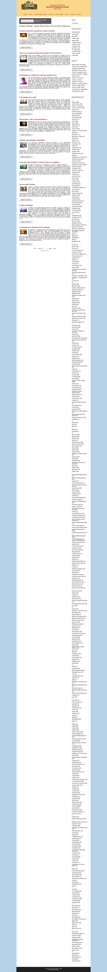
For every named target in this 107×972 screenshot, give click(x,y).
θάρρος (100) (75, 436)
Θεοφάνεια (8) (76, 460)
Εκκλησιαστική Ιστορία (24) (79, 338)
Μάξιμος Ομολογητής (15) (79, 616)
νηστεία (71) (75, 678)
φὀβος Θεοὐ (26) (76, 922)
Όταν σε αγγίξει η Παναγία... (27, 184)
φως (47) (74, 926)
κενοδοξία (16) (76, 555)
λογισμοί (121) (76, 596)
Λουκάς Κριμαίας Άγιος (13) (79, 603)
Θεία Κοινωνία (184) (77, 442)
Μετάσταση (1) (76, 639)
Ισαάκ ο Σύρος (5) (77, 506)
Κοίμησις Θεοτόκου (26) (78, 568)
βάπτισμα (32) (76, 221)
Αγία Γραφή (82, 64)
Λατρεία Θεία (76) (77, 591)
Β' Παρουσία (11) (76, 217)
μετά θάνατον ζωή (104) (78, 633)
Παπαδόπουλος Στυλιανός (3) (79, 743)
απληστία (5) (75, 180)
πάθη (78, 87)
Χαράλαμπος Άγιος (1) (78, 933)
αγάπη (85, 74)
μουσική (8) (75, 663)
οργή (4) (74, 715)
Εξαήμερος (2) (76, 358)
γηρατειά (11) (75, 258)
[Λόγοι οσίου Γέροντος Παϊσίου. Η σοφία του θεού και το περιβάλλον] (23, 169)
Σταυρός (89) (75, 840)
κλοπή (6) (74, 567)
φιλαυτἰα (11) (75, 913)
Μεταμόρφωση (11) (77, 635)
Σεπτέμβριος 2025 (76, 51)
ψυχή (82, 91)
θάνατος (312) (76, 434)
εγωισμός (79, 83)
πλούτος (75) (75, 777)
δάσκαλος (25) (76, 286)
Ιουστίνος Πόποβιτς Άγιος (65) (79, 502)
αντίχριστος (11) (76, 168)
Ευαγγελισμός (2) (77, 394)
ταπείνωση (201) (76, 872)
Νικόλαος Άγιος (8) (77, 688)
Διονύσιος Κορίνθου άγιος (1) (79, 314)
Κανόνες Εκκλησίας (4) (78, 542)
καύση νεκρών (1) (77, 553)
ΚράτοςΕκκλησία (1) (77, 580)
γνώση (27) (75, 263)
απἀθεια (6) (75, 174)
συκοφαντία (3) (76, 848)
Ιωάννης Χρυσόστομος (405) (78, 530)
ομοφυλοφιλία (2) (76, 707)
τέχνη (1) (74, 880)
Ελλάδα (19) (75, 350)
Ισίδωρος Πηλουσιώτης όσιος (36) (78, 509)
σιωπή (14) (75, 832)
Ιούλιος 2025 (75, 55)
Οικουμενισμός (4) (77, 702)
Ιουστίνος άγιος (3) (77, 499)
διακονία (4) (75, 300)
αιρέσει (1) (75, 140)
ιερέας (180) (75, 490)
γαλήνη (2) (75, 244)
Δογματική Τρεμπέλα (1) (79, 318)
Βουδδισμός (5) (76, 241)
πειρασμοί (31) (76, 766)
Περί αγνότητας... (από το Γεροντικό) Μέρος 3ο (33, 119)
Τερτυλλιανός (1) (76, 876)
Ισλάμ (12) (75, 511)
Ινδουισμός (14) (76, 493)
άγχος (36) (75, 127)
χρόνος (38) (75, 950)
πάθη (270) (75, 724)
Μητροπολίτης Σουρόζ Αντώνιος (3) (78, 647)
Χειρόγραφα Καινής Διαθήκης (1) (77, 940)
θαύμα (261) (75, 438)
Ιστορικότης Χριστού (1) (78, 517)
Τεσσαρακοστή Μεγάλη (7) (79, 878)
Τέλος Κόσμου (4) (77, 874)
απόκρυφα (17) (76, 185)
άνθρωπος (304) (76, 166)
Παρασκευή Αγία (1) (77, 751)
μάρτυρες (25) (76, 622)
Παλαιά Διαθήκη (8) (77, 733)
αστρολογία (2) (76, 199)
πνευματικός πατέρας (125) (79, 783)
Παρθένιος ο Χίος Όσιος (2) (79, 753)
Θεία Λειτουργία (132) (78, 444)
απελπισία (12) (76, 176)
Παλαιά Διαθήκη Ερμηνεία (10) (79, 736)
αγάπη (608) (75, 102)
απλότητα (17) (76, 182)
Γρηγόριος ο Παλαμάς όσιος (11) (79, 278)
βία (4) (74, 233)
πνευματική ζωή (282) (78, 781)
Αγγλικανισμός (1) (77, 111)
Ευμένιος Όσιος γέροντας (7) (79, 402)
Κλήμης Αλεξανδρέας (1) (79, 561)
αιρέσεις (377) (76, 142)
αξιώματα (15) (76, 172)
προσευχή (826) (76, 806)
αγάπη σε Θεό (75, 76)
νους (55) (74, 697)
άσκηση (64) (75, 197)
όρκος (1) (74, 721)
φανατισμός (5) (76, 905)
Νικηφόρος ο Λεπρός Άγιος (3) (79, 682)
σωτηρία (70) (75, 862)
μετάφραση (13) (76, 641)
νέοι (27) (74, 674)
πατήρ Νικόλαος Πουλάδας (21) (79, 758)
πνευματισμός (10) (77, 785)
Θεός (73, 66)
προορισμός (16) (76, 804)
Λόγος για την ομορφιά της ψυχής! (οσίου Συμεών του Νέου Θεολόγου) (40, 53)
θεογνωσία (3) (76, 451)
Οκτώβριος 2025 (76, 49)
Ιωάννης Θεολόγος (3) (78, 525)
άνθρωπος (80, 74)
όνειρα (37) (75, 709)
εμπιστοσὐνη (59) (77, 354)
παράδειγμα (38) (76, 746)
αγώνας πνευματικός (78, 78)
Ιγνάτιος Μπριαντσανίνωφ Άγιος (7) (79, 485)
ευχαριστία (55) (76, 409)
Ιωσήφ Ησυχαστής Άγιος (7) (79, 532)
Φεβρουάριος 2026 (76, 42)
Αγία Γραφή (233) (77, 113)
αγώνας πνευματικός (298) (79, 130)
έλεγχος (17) (75, 345)
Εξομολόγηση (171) (77, 362)
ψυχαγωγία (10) (76, 957)
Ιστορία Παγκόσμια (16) (78, 515)
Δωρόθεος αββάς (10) (78, 322)
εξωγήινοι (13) (76, 364)
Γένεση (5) (75, 248)
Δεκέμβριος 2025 (76, 46)
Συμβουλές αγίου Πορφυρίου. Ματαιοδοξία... (32, 140)
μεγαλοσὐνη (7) (76, 626)
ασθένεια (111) (76, 195)
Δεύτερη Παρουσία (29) (78, 288)
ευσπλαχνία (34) (76, 405)
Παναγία (74, 72)
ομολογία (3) (75, 704)
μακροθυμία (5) (76, 612)
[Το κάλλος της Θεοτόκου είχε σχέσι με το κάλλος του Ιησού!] (23, 37)
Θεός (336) (75, 458)
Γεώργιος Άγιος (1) (77, 256)
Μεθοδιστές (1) (76, 627)
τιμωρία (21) (75, 882)
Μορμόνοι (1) (75, 659)
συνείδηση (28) (76, 856)
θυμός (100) (75, 471)
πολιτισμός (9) (76, 792)
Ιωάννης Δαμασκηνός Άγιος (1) (79, 523)
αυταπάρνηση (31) (77, 202)
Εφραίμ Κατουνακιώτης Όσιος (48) (78, 415)
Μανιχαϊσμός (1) (76, 614)
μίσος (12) (75, 650)
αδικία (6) (74, 132)
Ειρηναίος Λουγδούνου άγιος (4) (78, 331)
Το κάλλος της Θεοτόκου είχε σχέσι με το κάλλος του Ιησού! (37, 31)
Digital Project (56, 969)
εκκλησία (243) (76, 336)
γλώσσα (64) (75, 261)
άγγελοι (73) (75, 109)
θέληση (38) (75, 450)
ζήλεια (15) (75, 422)
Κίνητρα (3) (75, 559)
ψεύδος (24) (75, 955)
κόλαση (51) (75, 572)
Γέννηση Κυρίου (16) (77, 250)
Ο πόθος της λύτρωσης (26, 205)
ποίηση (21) (75, 787)
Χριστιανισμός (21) (77, 942)
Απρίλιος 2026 (75, 38)
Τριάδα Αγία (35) (76, 884)
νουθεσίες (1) (75, 695)
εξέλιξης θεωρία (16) (77, 360)
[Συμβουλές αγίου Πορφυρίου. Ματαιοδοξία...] (23, 148)
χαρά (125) (75, 931)
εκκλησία (85, 83)
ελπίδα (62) (75, 352)
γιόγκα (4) (75, 259)
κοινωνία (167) (76, 570)
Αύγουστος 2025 (76, 53)
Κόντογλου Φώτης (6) (78, 574)
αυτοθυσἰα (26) (76, 208)
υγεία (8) (74, 889)
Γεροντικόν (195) (76, 252)
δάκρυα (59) (75, 284)
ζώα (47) (74, 424)
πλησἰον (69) (75, 775)
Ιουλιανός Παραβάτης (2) (79, 497)
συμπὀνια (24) (76, 853)
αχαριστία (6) (75, 212)
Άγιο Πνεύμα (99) (77, 117)
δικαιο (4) (74, 306)
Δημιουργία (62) (76, 291)
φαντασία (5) (75, 907)
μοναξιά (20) (75, 655)
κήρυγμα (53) (75, 557)
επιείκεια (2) (75, 373)
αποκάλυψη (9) (76, 183)
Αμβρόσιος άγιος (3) (77, 153)
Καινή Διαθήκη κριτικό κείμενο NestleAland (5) (78, 539)
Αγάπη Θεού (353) (77, 104)
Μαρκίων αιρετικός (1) (78, 620)
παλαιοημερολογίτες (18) (79, 739)
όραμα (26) (75, 711)
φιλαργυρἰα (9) (76, 911)
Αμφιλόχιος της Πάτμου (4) (79, 157)
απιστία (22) (75, 178)
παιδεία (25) (75, 728)
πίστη (82, 87)
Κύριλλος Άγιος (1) (77, 586)
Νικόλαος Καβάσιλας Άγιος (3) (79, 690)
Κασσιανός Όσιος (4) (78, 546)
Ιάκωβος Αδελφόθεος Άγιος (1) (79, 475)
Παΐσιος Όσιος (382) (77, 732)
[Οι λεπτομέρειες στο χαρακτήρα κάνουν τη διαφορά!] (23, 234)
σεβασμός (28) (76, 825)
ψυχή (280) (75, 959)
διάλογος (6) (75, 304)
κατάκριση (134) (76, 548)
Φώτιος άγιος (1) (76, 928)
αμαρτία (79, 80)
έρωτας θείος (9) (76, 385)
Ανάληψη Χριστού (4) (78, 159)
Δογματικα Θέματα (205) (79, 316)
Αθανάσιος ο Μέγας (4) (78, 136)
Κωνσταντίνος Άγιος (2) (78, 587)
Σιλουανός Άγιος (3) (77, 831)
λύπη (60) (74, 605)
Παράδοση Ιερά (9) (77, 749)
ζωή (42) (74, 426)
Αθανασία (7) (75, 134)
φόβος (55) (75, 921)
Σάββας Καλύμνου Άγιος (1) (79, 822)
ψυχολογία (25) (76, 961)
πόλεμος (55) (75, 789)
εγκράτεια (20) (76, 325)
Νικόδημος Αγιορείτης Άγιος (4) (79, 685)
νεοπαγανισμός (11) (77, 676)
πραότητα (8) (75, 796)
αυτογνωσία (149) (77, 206)
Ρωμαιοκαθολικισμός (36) (79, 818)
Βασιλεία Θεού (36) (77, 226)
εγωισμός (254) (76, 327)
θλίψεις (83, 85)
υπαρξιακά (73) (76, 896)
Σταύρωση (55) (76, 844)
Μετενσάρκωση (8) (77, 643)
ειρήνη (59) (75, 334)
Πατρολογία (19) (76, 762)
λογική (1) (74, 594)
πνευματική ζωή (76, 89)
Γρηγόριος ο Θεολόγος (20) (79, 275)
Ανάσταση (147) (76, 161)
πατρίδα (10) (75, 760)
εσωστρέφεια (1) (76, 387)
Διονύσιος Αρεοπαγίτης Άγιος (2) (78, 310)
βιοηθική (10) (75, 237)
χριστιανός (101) (76, 944)
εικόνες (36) (75, 329)
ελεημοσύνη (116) (77, 347)
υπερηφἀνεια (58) (77, 898)
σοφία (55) (75, 834)
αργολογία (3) (76, 189)
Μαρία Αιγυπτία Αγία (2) (78, 618)
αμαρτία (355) (76, 151)
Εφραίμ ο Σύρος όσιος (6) (79, 417)
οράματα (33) (75, 713)
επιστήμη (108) (76, 376)
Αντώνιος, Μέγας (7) (77, 170)
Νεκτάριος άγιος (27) (77, 672)
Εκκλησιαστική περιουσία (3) (79, 340)
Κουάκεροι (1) (76, 578)
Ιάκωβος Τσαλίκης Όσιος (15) (79, 478)
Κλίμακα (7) (75, 565)
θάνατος (74, 85)
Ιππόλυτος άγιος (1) (77, 504)
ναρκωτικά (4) (76, 668)
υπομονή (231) (76, 902)
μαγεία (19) (75, 608)
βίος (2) (74, 239)
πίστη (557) (75, 773)
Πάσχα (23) (75, 755)
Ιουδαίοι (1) (75, 495)
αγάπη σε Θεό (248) (77, 106)
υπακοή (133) (75, 893)
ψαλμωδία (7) (75, 953)
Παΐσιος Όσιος (82, 70)
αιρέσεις (74, 80)
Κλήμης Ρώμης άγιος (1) (78, 563)
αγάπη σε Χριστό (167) (78, 108)
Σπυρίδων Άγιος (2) (77, 836)
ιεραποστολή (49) (77, 488)
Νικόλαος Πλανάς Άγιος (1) (79, 693)
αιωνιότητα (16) (76, 144)
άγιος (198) (75, 123)
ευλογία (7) (75, 400)
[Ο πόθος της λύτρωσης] (23, 212)
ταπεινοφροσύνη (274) (78, 871)
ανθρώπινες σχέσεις (77, 81)
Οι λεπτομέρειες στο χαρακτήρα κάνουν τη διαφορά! (34, 227)
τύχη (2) (74, 886)
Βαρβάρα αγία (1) (77, 223)
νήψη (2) (74, 679)
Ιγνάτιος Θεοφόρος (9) (78, 483)
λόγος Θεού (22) (76, 598)
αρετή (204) (75, 191)
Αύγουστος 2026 (76, 32)
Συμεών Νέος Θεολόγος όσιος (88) (78, 850)
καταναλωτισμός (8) (77, 550)
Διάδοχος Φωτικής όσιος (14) (78, 296)
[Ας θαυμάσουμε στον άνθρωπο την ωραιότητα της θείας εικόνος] (23, 84)
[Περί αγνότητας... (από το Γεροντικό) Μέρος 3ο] (23, 126)
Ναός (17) (74, 666)
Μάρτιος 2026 (75, 40)
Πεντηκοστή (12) (76, 768)
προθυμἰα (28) (76, 798)
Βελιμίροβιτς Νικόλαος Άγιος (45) (78, 231)
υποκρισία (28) (76, 900)
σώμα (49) (75, 860)
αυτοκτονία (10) (76, 210)
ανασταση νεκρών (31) (78, 163)
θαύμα (78, 85)
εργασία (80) (75, 378)
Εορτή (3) (74, 369)
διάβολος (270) (76, 293)
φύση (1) (74, 924)
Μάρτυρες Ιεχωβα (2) (78, 624)
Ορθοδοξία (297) (76, 719)
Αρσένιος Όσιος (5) (77, 193)
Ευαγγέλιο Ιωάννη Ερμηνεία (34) (77, 392)
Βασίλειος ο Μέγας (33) (78, 228)
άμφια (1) (74, 155)
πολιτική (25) (75, 791)
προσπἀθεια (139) (77, 809)
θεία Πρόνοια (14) (77, 446)
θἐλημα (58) (75, 448)
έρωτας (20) (75, 383)
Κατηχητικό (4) (76, 551)
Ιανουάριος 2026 (76, 44)
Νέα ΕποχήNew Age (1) (78, 670)
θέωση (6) (75, 465)
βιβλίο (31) (75, 235)
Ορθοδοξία (75, 70)
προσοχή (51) (76, 808)
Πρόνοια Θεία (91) (77, 802)
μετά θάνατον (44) (77, 631)
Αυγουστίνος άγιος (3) (78, 201)
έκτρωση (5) (75, 343)
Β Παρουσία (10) (76, 215)
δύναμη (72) (75, 320)
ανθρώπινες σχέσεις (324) (79, 164)
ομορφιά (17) (75, 706)
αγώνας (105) (75, 128)
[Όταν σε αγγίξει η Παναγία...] (23, 191)
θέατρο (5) (75, 440)
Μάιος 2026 (74, 36)
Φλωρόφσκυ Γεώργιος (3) (79, 919)
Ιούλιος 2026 (75, 34)
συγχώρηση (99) (76, 846)
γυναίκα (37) (75, 280)
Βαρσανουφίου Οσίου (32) (79, 225)
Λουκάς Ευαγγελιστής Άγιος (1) (79, 601)
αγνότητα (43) (76, 125)
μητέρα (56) (75, 645)
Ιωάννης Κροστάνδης (81, 66)
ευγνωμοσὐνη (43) (77, 398)
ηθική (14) (74, 429)
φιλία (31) (74, 915)
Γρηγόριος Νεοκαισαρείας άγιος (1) (79, 270)
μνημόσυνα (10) (76, 653)
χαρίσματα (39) (76, 937)
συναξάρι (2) (75, 855)
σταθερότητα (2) (76, 838)
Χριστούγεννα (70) (77, 948)
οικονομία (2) (75, 700)
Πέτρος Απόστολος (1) (78, 772)
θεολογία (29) (75, 457)
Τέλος (55, 248)
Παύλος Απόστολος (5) (78, 764)
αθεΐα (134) (75, 138)
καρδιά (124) (75, 544)
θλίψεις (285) (75, 467)
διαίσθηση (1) (75, 298)
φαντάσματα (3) (76, 909)
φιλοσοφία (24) (76, 917)
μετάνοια (74, 87)
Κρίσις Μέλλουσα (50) (78, 582)
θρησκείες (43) (76, 469)
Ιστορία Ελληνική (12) (78, 513)
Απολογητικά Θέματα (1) (79, 187)
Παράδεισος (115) (77, 747)
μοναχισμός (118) (77, 657)
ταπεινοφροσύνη (76, 91)
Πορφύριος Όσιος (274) (78, 794)
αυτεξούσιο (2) (76, 204)
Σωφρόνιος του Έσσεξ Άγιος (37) (78, 865)
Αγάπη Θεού (75, 64)
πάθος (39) (75, 726)
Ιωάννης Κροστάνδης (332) (79, 527)
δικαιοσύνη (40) (76, 308)
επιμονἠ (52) (75, 375)
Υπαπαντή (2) (76, 895)
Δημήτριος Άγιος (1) (77, 289)
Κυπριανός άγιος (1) (77, 584)
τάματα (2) (75, 869)
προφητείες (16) (76, 813)
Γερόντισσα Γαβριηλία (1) (79, 254)
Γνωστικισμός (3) (76, 265)
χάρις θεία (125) (76, 935)
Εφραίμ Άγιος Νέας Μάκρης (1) (79, 411)
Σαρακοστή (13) (76, 823)
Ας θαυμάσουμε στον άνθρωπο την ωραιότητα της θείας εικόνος (37, 75)
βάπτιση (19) (75, 219)
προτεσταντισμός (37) (78, 811)
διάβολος (74, 83)
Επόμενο (50, 248)
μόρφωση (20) (76, 661)
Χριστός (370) (76, 946)
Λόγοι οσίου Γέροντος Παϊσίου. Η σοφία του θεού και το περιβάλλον (39, 162)
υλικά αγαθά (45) (76, 891)
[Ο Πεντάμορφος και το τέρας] (23, 104)
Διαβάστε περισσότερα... (26, 47)
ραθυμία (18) (75, 816)
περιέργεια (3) (76, 770)
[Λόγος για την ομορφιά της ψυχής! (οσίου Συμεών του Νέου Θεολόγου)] (23, 62)
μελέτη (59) (75, 629)
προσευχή (84, 89)
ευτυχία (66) (75, 407)
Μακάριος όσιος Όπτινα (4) (79, 610)
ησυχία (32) (75, 431)
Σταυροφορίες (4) (77, 842)
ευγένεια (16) (75, 396)
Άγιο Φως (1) (75, 119)
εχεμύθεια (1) (75, 419)
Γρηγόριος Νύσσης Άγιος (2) (79, 273)
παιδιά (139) (75, 730)
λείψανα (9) (75, 593)
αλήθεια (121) (75, 149)
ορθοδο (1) (75, 717)
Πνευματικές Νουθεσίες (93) (79, 779)
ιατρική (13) (75, 481)
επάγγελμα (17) (76, 371)
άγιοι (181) (75, 121)
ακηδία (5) (75, 145)
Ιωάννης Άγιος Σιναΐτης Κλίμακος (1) (78, 519)
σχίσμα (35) (75, 858)
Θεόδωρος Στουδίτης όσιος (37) (79, 454)
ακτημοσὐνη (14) (76, 147)
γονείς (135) (75, 267)
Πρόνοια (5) (75, 800)
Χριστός (74, 74)
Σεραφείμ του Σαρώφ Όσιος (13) (79, 828)
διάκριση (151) (76, 302)
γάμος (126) (75, 246)
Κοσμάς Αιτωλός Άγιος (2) (79, 576)
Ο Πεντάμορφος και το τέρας (27, 97)
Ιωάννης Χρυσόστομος (78, 68)
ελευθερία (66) (76, 349)
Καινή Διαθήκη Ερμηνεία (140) (78, 536)
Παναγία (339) (76, 740)
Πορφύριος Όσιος (81, 72)
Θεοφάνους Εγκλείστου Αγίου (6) (78, 463)
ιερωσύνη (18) (76, 492)
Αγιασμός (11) (76, 115)
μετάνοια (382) (76, 637)
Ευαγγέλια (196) (76, 389)
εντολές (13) (75, 356)
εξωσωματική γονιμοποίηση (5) (79, 366)
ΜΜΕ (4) (74, 652)
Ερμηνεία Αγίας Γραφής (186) (78, 381)
